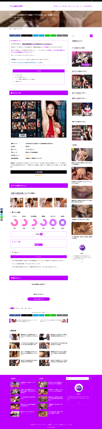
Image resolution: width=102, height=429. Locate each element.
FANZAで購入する (38, 299)
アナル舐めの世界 (16, 6)
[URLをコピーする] (62, 35)
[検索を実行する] (91, 35)
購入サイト (19, 81)
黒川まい (20, 17)
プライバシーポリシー (42, 424)
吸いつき (12, 17)
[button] (15, 35)
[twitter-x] (92, 1)
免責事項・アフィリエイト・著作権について (57, 424)
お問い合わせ (33, 424)
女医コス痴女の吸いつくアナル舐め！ (27, 79)
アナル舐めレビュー (21, 77)
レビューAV (19, 75)
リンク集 (69, 424)
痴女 (15, 17)
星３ (12, 308)
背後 (17, 17)
